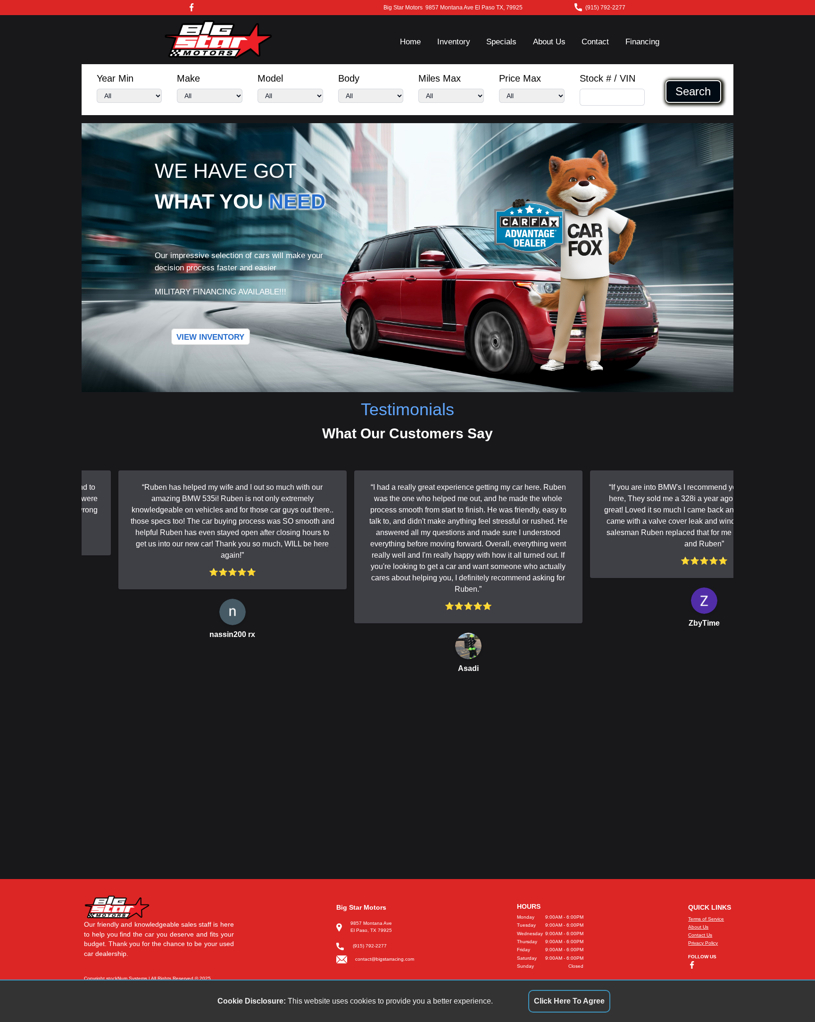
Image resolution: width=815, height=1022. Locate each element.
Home (410, 41)
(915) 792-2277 (605, 7)
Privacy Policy (703, 943)
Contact (595, 41)
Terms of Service (706, 918)
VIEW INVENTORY (210, 336)
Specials (501, 41)
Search (693, 91)
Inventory (453, 41)
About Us (549, 41)
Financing (642, 41)
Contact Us (700, 935)
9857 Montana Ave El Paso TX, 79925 (474, 7)
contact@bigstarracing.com (384, 959)
